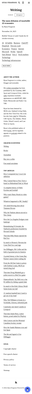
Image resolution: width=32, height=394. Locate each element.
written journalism (12, 88)
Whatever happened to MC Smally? (16, 201)
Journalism (7, 155)
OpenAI (19, 52)
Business (17, 43)
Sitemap (7, 370)
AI (3, 43)
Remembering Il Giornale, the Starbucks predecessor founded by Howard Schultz (15, 228)
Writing (6, 146)
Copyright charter (10, 349)
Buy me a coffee (9, 159)
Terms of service (10, 365)
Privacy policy (9, 360)
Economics (6, 49)
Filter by (10, 15)
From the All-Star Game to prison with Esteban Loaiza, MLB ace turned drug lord (15, 265)
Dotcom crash (15, 46)
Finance (14, 49)
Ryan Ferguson (12, 388)
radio (5, 96)
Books (6, 150)
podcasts (14, 133)
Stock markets (23, 54)
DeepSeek (5, 46)
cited (14, 116)
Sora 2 (14, 54)
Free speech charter (11, 354)
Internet (21, 49)
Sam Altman (6, 54)
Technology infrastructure (11, 60)
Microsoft (5, 52)
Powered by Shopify (23, 388)
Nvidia (12, 52)
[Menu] (29, 2)
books (9, 131)
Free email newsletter (11, 163)
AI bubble (8, 43)
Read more (6, 65)
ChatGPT (24, 43)
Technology (6, 57)
